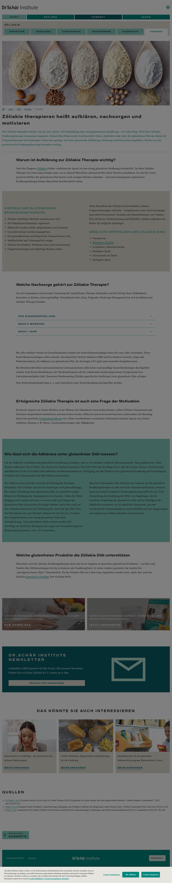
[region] (86, 875)
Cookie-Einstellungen (111, 875)
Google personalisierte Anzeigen (56, 878)
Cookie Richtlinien (36, 878)
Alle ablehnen (130, 875)
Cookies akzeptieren (150, 875)
